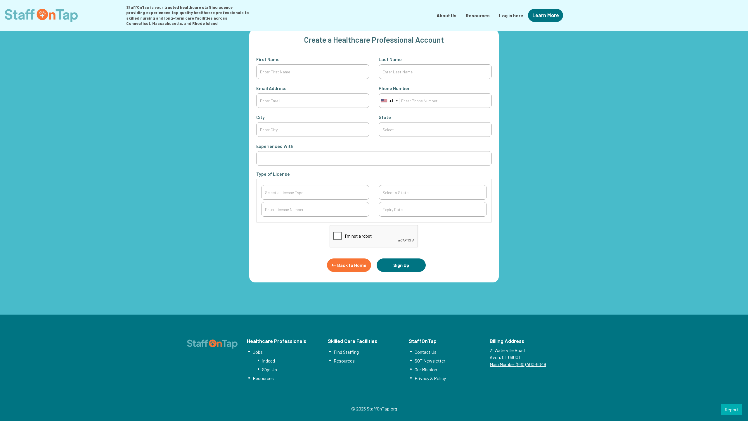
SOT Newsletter (430, 360)
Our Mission (426, 369)
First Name (268, 59)
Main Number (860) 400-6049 (518, 364)
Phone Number (394, 88)
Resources (478, 15)
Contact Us (426, 352)
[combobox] (373, 158)
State (385, 117)
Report (731, 409)
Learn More (545, 15)
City (260, 117)
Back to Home (351, 265)
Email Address (271, 88)
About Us (446, 15)
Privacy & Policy (430, 378)
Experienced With (274, 146)
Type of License (273, 174)
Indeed (268, 360)
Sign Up (401, 265)
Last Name (390, 59)
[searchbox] (373, 158)
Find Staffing (346, 352)
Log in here (511, 15)
